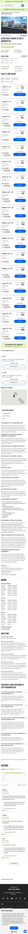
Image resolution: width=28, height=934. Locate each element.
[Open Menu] (2, 5)
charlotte (16, 12)
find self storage (9, 12)
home (2, 12)
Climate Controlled (6, 413)
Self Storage (7, 78)
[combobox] (14, 5)
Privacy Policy (7, 919)
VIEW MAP (24, 35)
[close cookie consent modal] (26, 910)
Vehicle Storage (15, 78)
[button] (14, 350)
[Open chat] (25, 931)
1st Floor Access (6, 415)
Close (14, 927)
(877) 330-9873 (6, 629)
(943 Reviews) (8, 35)
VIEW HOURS (24, 56)
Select (20, 94)
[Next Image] (25, 24)
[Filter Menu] (2, 78)
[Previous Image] (3, 24)
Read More (14, 863)
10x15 (3, 418)
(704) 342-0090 (18, 51)
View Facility (14, 366)
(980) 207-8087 (4, 51)
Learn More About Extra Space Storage (13, 893)
